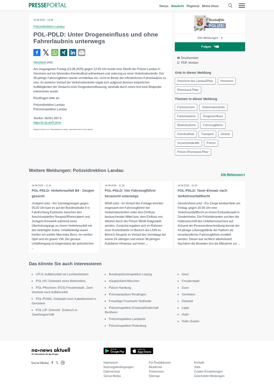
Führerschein (186, 107)
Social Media (112, 376)
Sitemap (154, 376)
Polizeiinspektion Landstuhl (127, 319)
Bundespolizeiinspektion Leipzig (130, 274)
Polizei (211, 143)
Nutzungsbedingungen (118, 367)
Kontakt (199, 362)
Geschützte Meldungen (209, 376)
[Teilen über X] (45, 52)
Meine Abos (210, 6)
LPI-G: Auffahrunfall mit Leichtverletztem (62, 274)
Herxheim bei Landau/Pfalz (195, 81)
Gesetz (225, 134)
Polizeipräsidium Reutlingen (127, 294)
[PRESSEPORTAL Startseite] (47, 5)
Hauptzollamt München (124, 281)
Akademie (155, 367)
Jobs (197, 367)
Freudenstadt (190, 281)
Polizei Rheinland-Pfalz (193, 151)
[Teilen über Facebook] (36, 52)
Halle (185, 314)
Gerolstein (188, 294)
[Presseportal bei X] (56, 363)
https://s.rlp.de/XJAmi (47, 122)
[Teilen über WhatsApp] (54, 52)
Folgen (206, 46)
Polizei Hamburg (120, 287)
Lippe (185, 307)
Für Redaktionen (160, 362)
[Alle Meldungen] (210, 30)
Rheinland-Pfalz (188, 89)
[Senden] (81, 52)
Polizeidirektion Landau (49, 26)
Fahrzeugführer (213, 125)
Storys (164, 6)
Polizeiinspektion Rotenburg (127, 325)
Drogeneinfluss (213, 116)
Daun (185, 287)
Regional (193, 6)
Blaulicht (177, 6)
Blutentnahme (186, 125)
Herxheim (39, 62)
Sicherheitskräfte (188, 143)
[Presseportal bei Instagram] (61, 362)
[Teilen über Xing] (63, 52)
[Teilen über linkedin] (72, 52)
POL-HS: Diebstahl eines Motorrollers (61, 281)
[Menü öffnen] (241, 5)
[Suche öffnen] (230, 5)
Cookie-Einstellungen (208, 371)
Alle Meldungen (208, 37)
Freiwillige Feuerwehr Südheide (130, 301)
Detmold (187, 301)
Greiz (185, 274)
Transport (207, 134)
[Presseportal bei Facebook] (51, 363)
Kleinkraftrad (185, 134)
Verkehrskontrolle (213, 107)
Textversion (156, 371)
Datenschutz (111, 371)
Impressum (110, 362)
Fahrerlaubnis (186, 116)
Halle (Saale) (190, 321)
